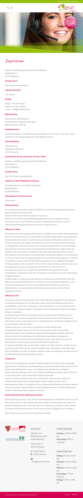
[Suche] (7, 7)
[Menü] (11, 7)
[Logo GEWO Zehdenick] (67, 7)
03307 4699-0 (39, 451)
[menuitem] (7, 7)
